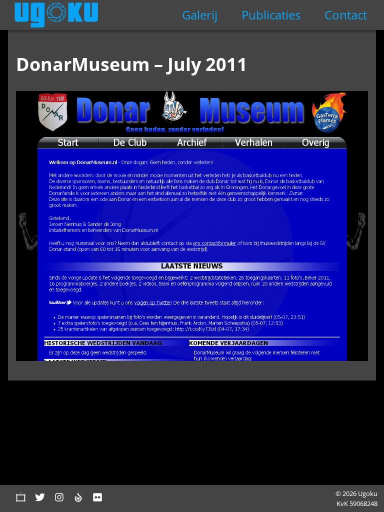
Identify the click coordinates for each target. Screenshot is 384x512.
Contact (345, 14)
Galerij (200, 14)
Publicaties (271, 14)
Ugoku (56, 15)
